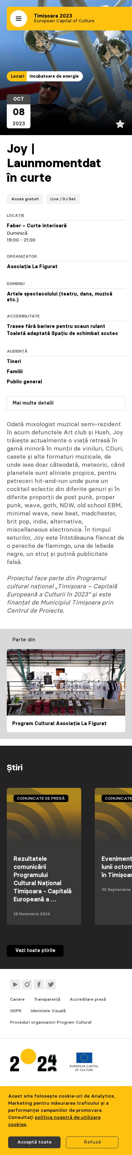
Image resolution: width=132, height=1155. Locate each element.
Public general (24, 382)
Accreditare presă (88, 999)
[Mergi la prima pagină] (33, 1062)
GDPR (15, 1011)
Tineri (14, 361)
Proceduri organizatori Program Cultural (50, 1022)
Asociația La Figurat (32, 266)
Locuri (17, 76)
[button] (18, 18)
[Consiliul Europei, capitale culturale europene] (84, 1069)
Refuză (92, 1142)
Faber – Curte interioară (37, 226)
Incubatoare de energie (54, 76)
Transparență (47, 999)
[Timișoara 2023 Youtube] (15, 984)
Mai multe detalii (33, 403)
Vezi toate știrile (35, 950)
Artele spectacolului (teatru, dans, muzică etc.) (59, 297)
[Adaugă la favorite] (120, 124)
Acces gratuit (25, 199)
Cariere (17, 999)
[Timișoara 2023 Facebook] (39, 984)
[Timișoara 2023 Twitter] (51, 984)
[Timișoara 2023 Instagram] (27, 984)
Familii (15, 371)
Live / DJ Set (63, 199)
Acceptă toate (34, 1142)
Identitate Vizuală (48, 1011)
